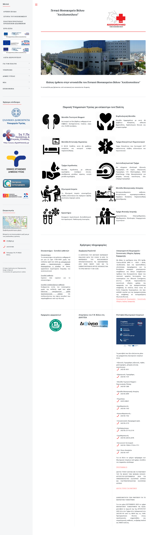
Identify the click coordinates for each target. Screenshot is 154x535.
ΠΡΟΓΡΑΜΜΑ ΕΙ (121, 467)
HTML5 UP (10, 270)
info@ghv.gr (10, 241)
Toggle (36, 4)
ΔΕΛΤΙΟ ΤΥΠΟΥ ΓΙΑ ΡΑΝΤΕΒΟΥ (126, 488)
